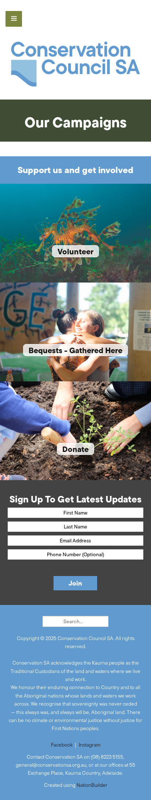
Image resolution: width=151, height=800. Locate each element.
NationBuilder (92, 785)
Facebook (62, 744)
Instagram (89, 744)
